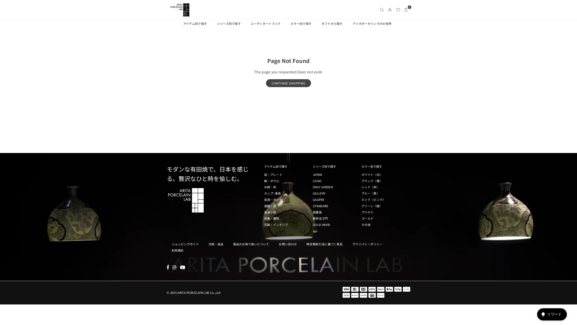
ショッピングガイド (185, 244)
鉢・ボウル (271, 181)
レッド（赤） (371, 187)
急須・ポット (273, 199)
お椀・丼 (270, 187)
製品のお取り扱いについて (251, 244)
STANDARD (320, 206)
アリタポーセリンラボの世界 (372, 23)
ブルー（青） (371, 193)
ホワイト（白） (372, 174)
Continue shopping (288, 83)
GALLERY (319, 193)
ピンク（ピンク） (374, 199)
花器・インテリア (276, 225)
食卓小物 (270, 212)
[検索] (382, 9)
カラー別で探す (301, 23)
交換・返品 (216, 244)
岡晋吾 (317, 212)
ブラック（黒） (372, 181)
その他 (366, 225)
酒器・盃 (270, 206)
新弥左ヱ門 (320, 218)
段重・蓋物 (271, 218)
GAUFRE (318, 199)
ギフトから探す (332, 23)
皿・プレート (273, 174)
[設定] (390, 9)
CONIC (317, 181)
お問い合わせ (288, 244)
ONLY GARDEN (323, 187)
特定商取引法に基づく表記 (325, 244)
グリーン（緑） (372, 206)
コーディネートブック (265, 23)
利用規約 (177, 250)
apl (315, 231)
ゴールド (367, 218)
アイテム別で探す (195, 23)
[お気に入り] (398, 9)
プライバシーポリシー (367, 244)
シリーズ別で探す (229, 23)
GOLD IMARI (321, 225)
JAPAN (317, 174)
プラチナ (367, 212)
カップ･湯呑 (272, 193)
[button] (406, 9)
